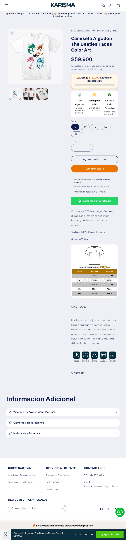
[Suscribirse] (62, 508)
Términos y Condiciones (21, 482)
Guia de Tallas (54, 482)
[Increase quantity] (92, 534)
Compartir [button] (79, 373)
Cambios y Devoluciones (21, 475)
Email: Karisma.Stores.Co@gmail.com (101, 484)
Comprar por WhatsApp (97, 201)
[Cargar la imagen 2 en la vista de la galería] (29, 94)
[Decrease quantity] (85, 534)
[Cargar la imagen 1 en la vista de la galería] (15, 94)
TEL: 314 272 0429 (94, 475)
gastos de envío (103, 66)
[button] (6, 5)
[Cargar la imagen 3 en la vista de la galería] (42, 94)
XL (105, 127)
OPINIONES (52, 489)
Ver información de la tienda (89, 192)
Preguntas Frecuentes (58, 475)
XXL (77, 134)
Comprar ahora (94, 169)
